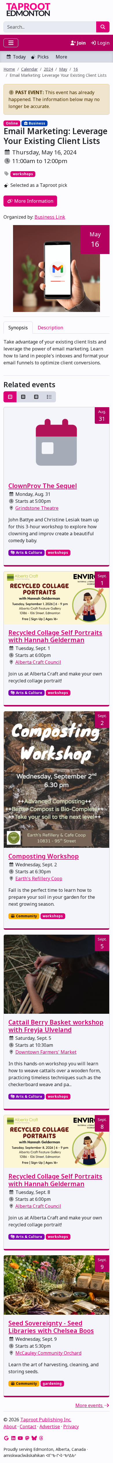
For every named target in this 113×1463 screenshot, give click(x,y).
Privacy (71, 1426)
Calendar (29, 69)
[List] (49, 396)
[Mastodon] (27, 1438)
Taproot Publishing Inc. (45, 1419)
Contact (28, 1426)
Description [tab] (50, 327)
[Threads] (41, 1438)
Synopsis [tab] (18, 327)
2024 (48, 69)
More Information (33, 201)
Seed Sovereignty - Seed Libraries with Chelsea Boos (51, 1327)
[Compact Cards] (23, 396)
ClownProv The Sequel (42, 485)
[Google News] (6, 1438)
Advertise (49, 1426)
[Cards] (10, 396)
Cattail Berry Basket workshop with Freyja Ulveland (55, 1026)
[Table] (36, 396)
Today (19, 57)
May (63, 69)
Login (103, 43)
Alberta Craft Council (38, 662)
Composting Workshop (43, 856)
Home (9, 69)
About (10, 1426)
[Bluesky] (34, 1438)
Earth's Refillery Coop (38, 878)
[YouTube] (20, 1438)
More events (89, 1405)
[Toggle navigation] (10, 43)
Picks (43, 57)
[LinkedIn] (13, 1438)
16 (75, 69)
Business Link (49, 217)
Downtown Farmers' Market (45, 1052)
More (61, 57)
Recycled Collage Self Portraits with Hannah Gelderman (55, 636)
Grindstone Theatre (37, 508)
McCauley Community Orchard (48, 1353)
